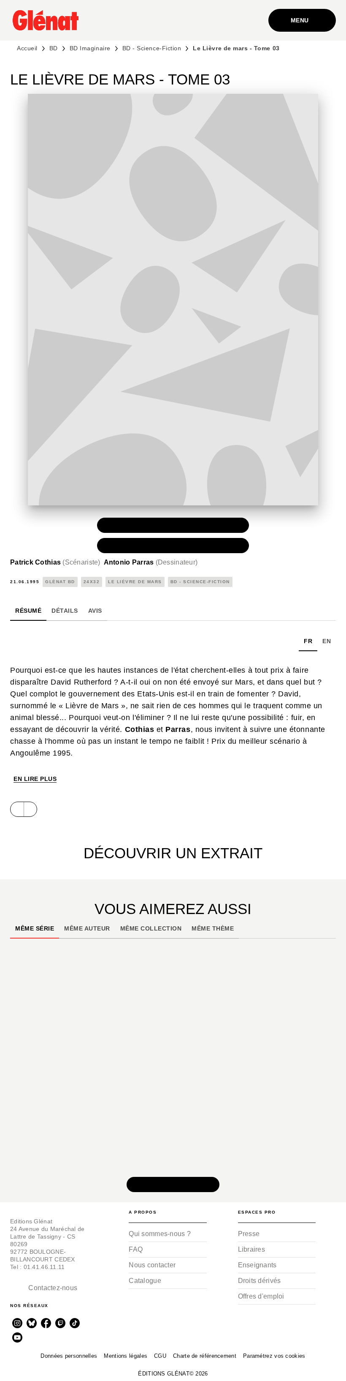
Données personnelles (69, 1356)
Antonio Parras (151, 562)
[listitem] (17, 1323)
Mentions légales (125, 1356)
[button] (173, 525)
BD (53, 48)
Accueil (27, 48)
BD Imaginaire (90, 48)
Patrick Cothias (55, 562)
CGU (160, 1356)
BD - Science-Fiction (151, 48)
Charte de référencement (204, 1356)
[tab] (28, 610)
